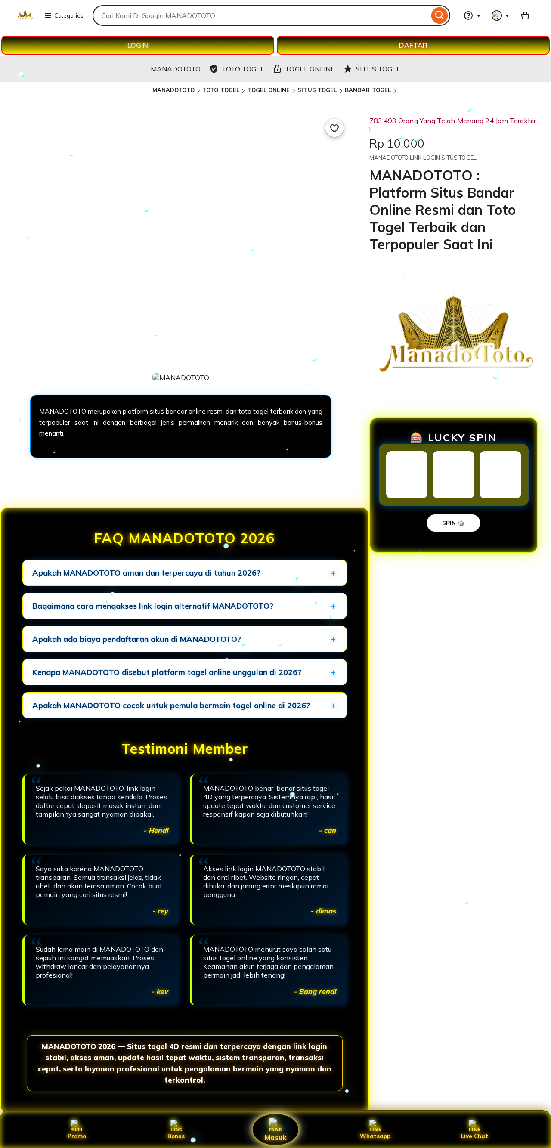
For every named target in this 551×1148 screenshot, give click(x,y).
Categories (69, 15)
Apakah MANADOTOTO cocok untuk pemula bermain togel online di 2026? (171, 705)
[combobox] (261, 15)
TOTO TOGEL (220, 90)
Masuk (275, 1137)
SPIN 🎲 (453, 523)
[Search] (439, 15)
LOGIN (137, 45)
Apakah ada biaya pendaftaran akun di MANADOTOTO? (136, 639)
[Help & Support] (472, 15)
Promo (77, 1136)
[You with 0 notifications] (500, 15)
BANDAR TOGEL (368, 90)
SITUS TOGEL (317, 90)
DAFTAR (413, 45)
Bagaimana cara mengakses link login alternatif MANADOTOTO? (152, 606)
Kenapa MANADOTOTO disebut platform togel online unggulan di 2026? (166, 672)
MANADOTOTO (173, 90)
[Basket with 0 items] (525, 15)
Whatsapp (375, 1136)
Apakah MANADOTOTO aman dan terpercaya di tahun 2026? (146, 573)
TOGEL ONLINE (268, 90)
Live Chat (474, 1136)
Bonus (176, 1136)
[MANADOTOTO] (25, 20)
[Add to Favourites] (334, 128)
